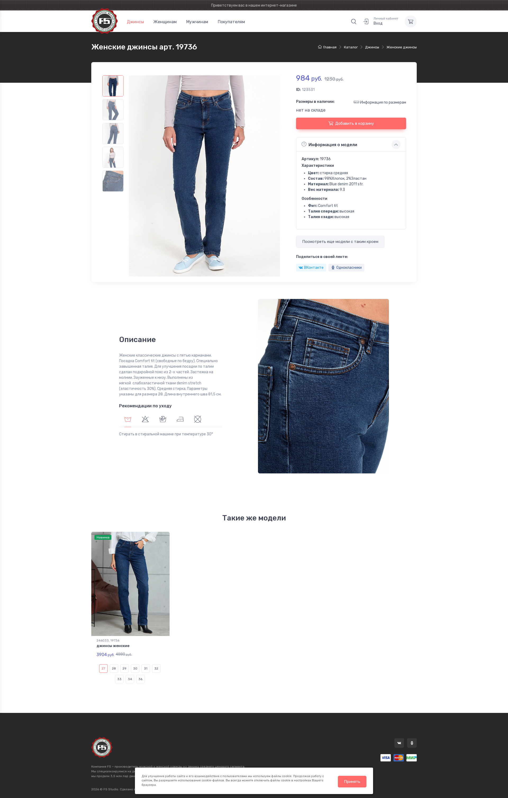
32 (156, 668)
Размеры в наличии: (315, 101)
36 (140, 679)
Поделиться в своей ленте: (322, 257)
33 (119, 679)
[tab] (145, 420)
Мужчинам (197, 21)
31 (145, 668)
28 (114, 668)
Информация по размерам (383, 102)
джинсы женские (113, 646)
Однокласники (349, 267)
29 (124, 668)
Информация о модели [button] (333, 144)
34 (130, 679)
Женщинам (165, 21)
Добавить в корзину (354, 123)
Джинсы (135, 21)
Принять (352, 781)
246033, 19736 (108, 640)
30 (135, 668)
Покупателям (231, 21)
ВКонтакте (314, 267)
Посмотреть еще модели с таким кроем (340, 241)
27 (103, 668)
